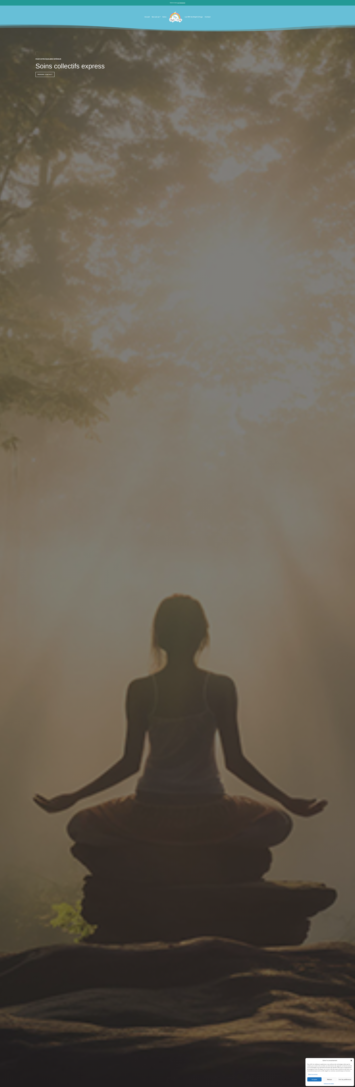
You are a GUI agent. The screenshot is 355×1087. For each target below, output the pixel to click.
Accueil (147, 17)
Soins (164, 17)
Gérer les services (313, 1074)
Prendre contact (45, 74)
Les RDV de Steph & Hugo (194, 17)
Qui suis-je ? (156, 17)
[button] (351, 1060)
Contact (208, 17)
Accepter (314, 1079)
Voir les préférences (345, 1079)
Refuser (329, 1079)
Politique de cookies (329, 1083)
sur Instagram (181, 3)
